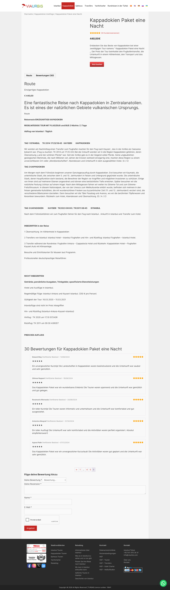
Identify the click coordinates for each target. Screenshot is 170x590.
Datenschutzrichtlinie (107, 550)
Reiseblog (54, 563)
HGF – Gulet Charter (106, 566)
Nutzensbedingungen (107, 553)
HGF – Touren (104, 560)
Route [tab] (29, 75)
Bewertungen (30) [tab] (45, 75)
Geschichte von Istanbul (84, 578)
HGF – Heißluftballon (107, 570)
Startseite (28, 14)
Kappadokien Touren (59, 553)
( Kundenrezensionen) (110, 33)
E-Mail (28, 507)
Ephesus (79, 6)
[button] (163, 583)
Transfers (89, 6)
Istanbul (57, 6)
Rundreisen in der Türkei (118, 6)
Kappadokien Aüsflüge (44, 14)
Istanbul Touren (57, 550)
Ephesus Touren (57, 557)
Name (27, 497)
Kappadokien (68, 6)
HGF (101, 557)
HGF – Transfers (105, 563)
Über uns (127, 560)
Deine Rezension (32, 484)
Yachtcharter (100, 6)
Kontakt (127, 562)
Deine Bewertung (33, 480)
